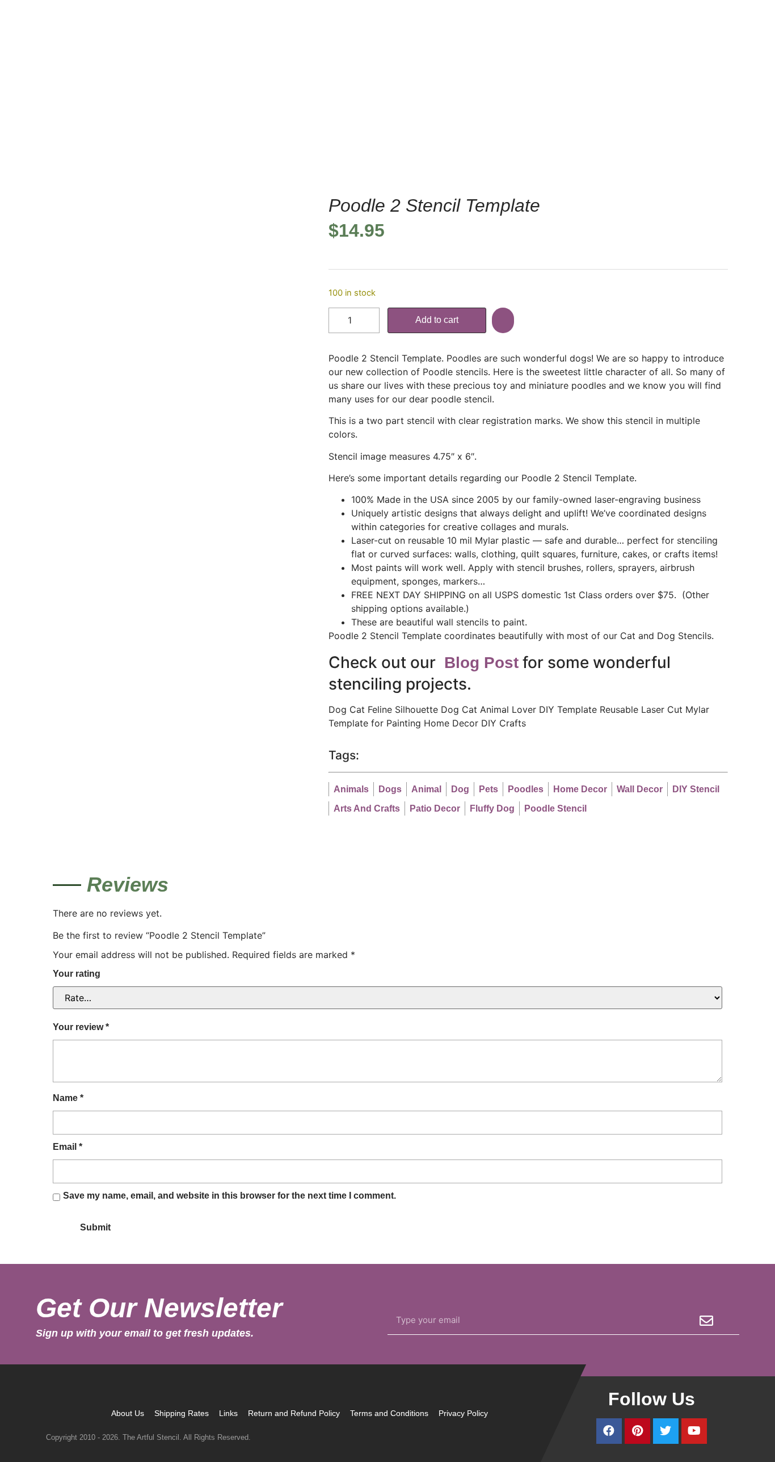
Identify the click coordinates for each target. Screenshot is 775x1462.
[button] (504, 320)
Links (228, 1413)
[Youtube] (694, 1431)
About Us (127, 1413)
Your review (81, 1027)
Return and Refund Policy (294, 1413)
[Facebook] (609, 1431)
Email (67, 1147)
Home (414, 120)
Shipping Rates (181, 1413)
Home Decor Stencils (474, 120)
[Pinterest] (637, 1431)
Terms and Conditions (389, 1413)
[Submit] (706, 1320)
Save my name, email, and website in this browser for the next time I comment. (229, 1195)
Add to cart (436, 320)
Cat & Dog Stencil (628, 120)
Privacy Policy (463, 1413)
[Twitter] (666, 1431)
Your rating (76, 973)
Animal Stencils (555, 120)
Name (68, 1098)
